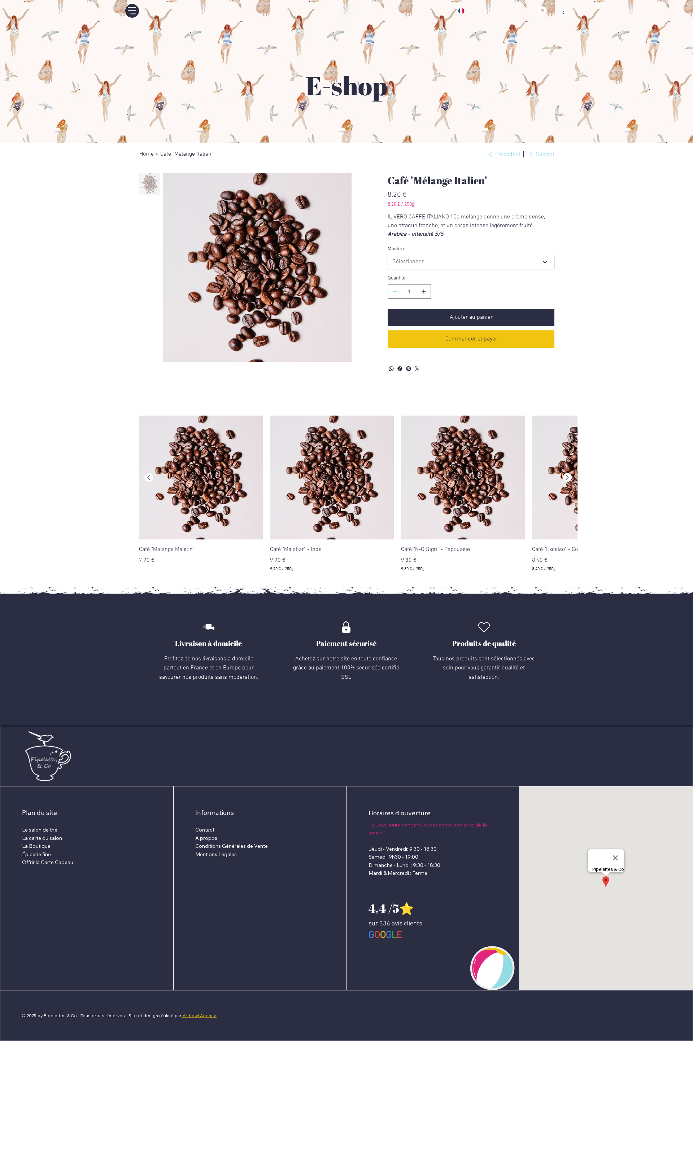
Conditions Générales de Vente (231, 846)
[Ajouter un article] (424, 291)
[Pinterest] (408, 368)
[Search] (491, 10)
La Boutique (36, 846)
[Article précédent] (148, 477)
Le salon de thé (39, 829)
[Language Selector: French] (466, 10)
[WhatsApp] (391, 368)
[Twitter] (417, 368)
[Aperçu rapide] (201, 477)
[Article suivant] (567, 477)
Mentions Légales (216, 854)
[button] (563, 11)
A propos (206, 838)
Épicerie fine (36, 854)
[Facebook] (400, 368)
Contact (204, 829)
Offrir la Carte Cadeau (47, 862)
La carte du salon (42, 838)
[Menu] (132, 11)
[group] (358, 493)
